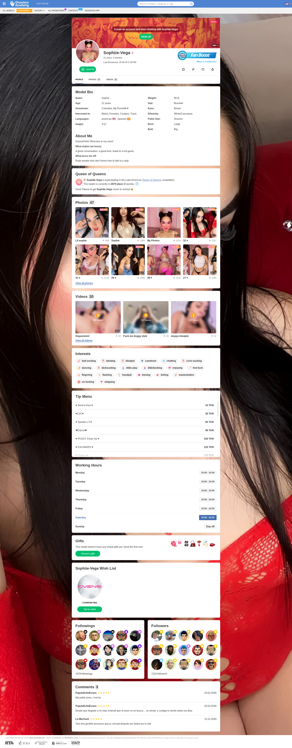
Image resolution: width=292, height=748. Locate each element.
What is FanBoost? (207, 61)
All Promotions (56, 11)
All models (8, 11)
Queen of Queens (151, 180)
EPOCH (58, 738)
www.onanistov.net (36, 738)
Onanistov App (92, 11)
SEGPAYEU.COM (71, 738)
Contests (73, 11)
